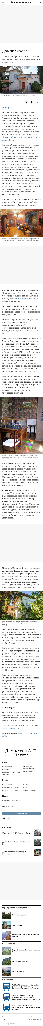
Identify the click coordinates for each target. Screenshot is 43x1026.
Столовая (6, 769)
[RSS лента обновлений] (40, 2)
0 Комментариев (21, 813)
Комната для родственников (28, 767)
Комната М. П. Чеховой (11, 800)
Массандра (17, 925)
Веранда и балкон (29, 790)
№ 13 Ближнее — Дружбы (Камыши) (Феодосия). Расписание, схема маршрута (26, 997)
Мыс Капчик (18, 971)
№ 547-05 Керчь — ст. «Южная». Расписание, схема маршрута (26, 1007)
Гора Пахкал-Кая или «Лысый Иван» (26, 951)
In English (7, 107)
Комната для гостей (29, 771)
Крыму (7, 352)
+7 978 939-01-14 (10, 728)
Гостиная (25, 787)
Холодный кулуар (20, 961)
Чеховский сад (7, 806)
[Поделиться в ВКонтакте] (26, 102)
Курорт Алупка (19, 915)
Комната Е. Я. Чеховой (10, 787)
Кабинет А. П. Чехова (10, 790)
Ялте (14, 121)
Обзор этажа (7, 766)
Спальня (25, 784)
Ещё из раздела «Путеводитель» (15, 908)
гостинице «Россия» (26, 299)
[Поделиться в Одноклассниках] (31, 102)
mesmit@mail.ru (35, 1019)
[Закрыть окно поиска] (1, 6)
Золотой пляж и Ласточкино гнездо (25, 935)
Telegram (5, 1019)
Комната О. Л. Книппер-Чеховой (11, 773)
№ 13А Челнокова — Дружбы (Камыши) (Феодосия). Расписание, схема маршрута (26, 987)
